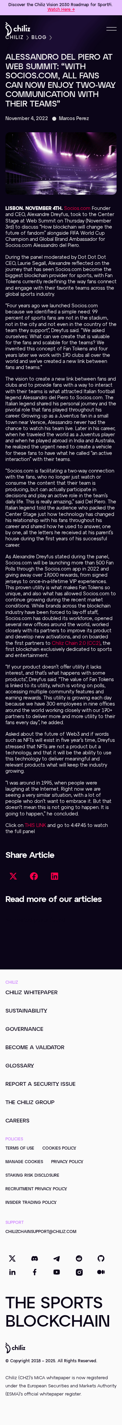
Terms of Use (19, 1149)
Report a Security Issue (40, 1084)
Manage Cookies (24, 1162)
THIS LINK (35, 825)
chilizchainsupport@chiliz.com (40, 1232)
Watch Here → (61, 10)
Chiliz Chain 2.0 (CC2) (76, 643)
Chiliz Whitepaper (31, 993)
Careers (17, 1121)
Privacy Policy (67, 1162)
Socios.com (77, 208)
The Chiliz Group (30, 1102)
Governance (24, 1029)
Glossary (19, 1066)
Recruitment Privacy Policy (36, 1189)
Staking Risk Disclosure (32, 1176)
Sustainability (26, 1011)
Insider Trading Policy (31, 1203)
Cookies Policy (59, 1149)
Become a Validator (34, 1048)
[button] (13, 876)
